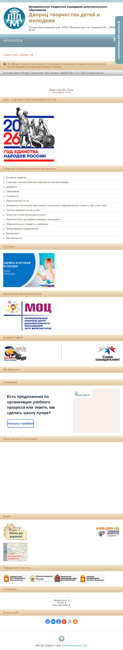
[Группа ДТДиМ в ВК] (61, 639)
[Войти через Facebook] (58, 621)
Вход (68, 92)
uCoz (84, 645)
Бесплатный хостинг (72, 645)
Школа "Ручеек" (22, 73)
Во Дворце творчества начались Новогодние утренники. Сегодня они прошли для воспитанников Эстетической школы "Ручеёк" (56, 65)
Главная (7, 55)
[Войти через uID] (47, 621)
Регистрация (58, 92)
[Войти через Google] (69, 621)
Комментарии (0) (95, 73)
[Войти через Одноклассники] (75, 621)
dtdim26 (64, 73)
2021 (15, 55)
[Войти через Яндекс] (64, 621)
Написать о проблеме (20, 423)
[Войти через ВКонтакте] (53, 621)
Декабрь (24, 55)
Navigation (13, 40)
